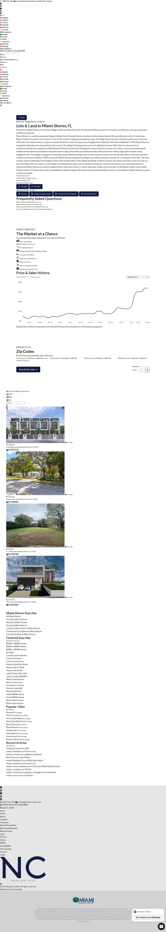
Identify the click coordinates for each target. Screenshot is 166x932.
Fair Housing (5, 849)
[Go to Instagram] (1, 6)
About (2, 62)
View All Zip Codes (27, 369)
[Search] (7, 405)
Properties (4, 822)
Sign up (3, 49)
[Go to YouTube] (1, 11)
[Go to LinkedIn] (1, 13)
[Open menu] (1, 105)
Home (2, 813)
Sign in (8, 49)
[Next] (147, 370)
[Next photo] (157, 425)
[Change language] (2, 15)
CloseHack (17, 889)
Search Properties (8, 825)
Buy (1, 54)
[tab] (83, 394)
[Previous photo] (9, 425)
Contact (3, 67)
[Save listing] (65, 442)
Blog (2, 65)
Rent (2, 57)
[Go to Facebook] (1, 4)
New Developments (8, 59)
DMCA (3, 843)
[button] (83, 251)
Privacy (3, 837)
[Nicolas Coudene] (23, 881)
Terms (2, 840)
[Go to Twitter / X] (1, 8)
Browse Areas (6, 831)
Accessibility (5, 846)
